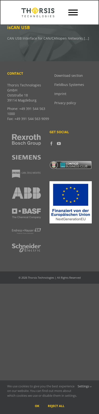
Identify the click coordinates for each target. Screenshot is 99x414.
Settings (84, 386)
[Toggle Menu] (73, 12)
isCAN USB (18, 27)
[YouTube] (59, 143)
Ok (37, 406)
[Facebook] (51, 143)
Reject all (56, 406)
